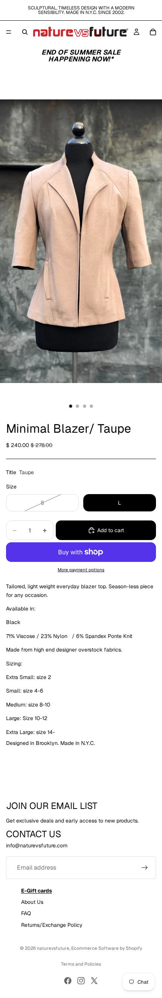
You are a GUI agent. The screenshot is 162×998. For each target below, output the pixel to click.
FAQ (26, 913)
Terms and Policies (81, 964)
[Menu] (8, 32)
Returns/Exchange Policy (52, 925)
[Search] (25, 32)
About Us (32, 901)
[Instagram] (81, 980)
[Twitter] (94, 980)
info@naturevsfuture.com (36, 845)
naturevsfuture (53, 948)
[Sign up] (145, 867)
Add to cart (110, 530)
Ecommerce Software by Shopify (106, 948)
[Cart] (153, 32)
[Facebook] (67, 980)
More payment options (81, 569)
